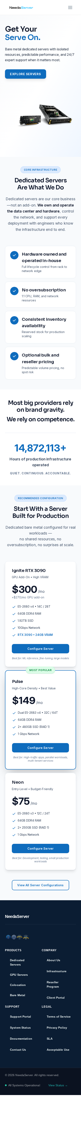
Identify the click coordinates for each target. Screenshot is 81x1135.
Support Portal (20, 1016)
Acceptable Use (58, 1049)
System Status (20, 1027)
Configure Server (40, 648)
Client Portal (56, 997)
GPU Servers (19, 974)
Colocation (18, 985)
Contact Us (18, 1049)
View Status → (58, 1085)
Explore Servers (25, 74)
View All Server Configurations (40, 885)
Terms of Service (59, 1016)
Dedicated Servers (17, 962)
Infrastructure (56, 971)
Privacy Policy (57, 1027)
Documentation (21, 1038)
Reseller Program (53, 984)
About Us (53, 960)
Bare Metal (17, 995)
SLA (50, 1038)
